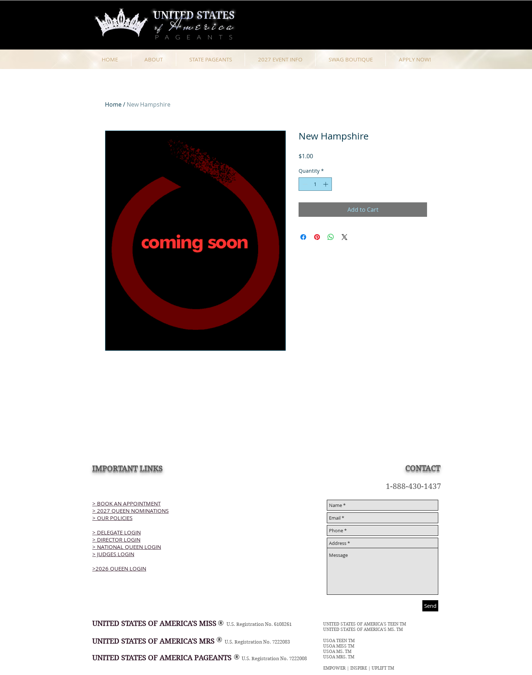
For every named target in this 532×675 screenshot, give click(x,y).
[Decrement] (304, 184)
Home (113, 104)
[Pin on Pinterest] (317, 237)
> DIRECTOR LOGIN (116, 539)
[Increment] (326, 184)
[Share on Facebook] (303, 237)
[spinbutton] (315, 184)
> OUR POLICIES (112, 517)
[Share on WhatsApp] (330, 237)
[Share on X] (344, 237)
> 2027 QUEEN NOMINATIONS (130, 510)
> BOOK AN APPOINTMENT (126, 503)
